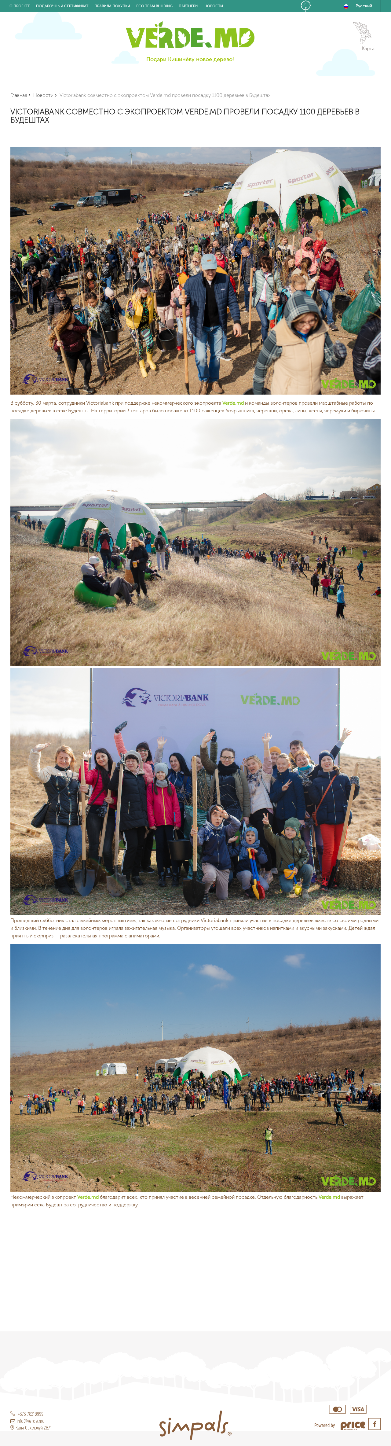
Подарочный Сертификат (62, 6)
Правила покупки (112, 6)
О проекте (19, 6)
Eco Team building (154, 6)
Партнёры (188, 6)
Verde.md (233, 403)
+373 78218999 (29, 1414)
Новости (213, 6)
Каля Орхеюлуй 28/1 (33, 1427)
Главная (18, 95)
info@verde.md (31, 1421)
